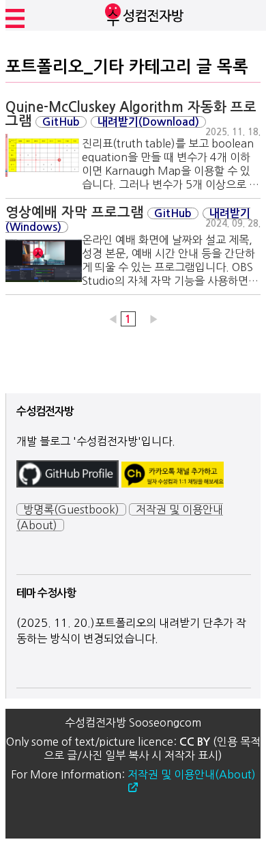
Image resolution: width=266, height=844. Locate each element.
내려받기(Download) (148, 122)
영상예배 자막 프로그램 (74, 212)
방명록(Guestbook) (71, 509)
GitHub (61, 122)
